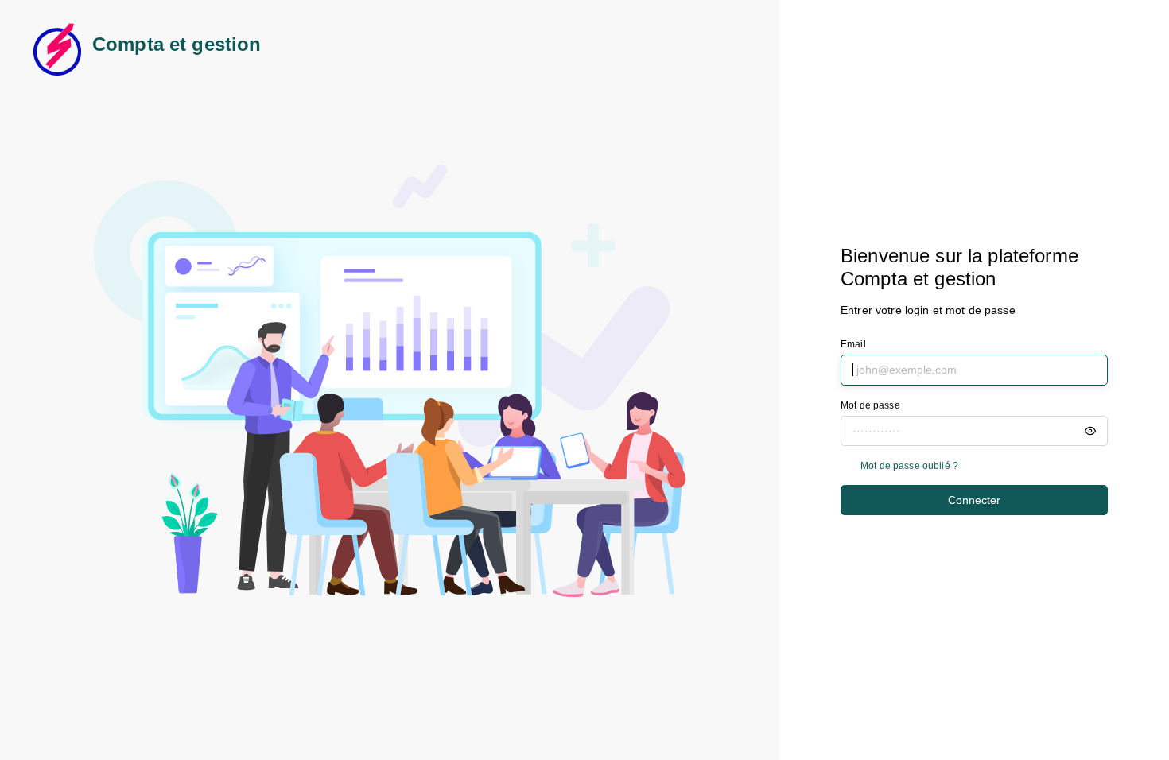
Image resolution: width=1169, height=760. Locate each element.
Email (853, 344)
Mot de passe (870, 405)
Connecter (974, 500)
